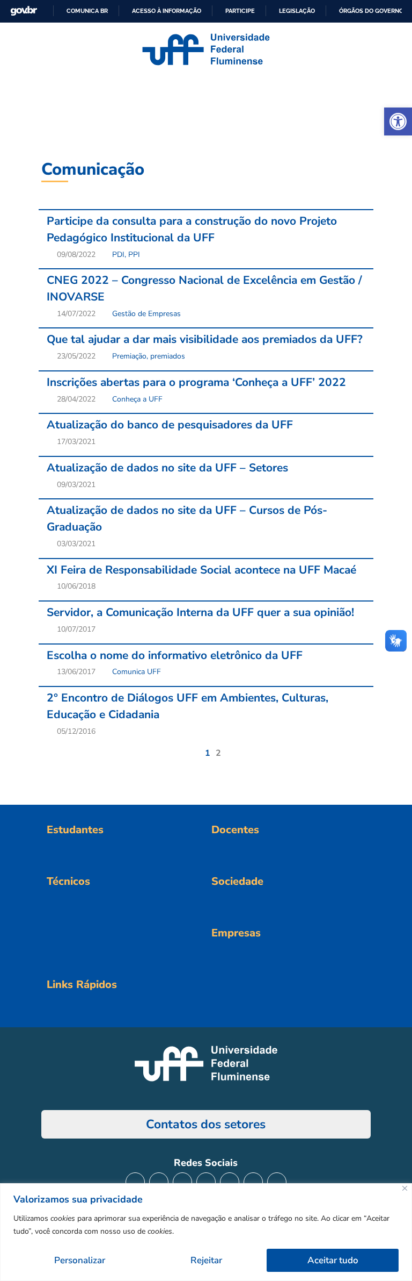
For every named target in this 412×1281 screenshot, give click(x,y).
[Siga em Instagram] (135, 1182)
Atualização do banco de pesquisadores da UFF (170, 424)
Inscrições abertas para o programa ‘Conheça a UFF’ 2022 (196, 382)
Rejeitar (206, 1260)
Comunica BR (87, 11)
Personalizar (79, 1260)
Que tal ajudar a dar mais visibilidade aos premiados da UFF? (205, 339)
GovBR (23, 11)
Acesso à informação (166, 11)
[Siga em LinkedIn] (206, 1182)
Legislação (297, 11)
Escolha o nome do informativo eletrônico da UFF (175, 655)
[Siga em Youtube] (229, 1182)
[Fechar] (404, 1188)
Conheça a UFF (137, 399)
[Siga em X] (182, 1182)
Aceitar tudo (332, 1260)
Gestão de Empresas (146, 314)
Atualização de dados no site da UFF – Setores (167, 467)
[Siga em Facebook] (158, 1182)
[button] (398, 121)
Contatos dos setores (206, 1124)
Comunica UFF (136, 672)
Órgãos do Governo (371, 11)
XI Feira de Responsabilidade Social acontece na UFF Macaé (201, 569)
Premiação (129, 356)
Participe (240, 11)
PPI (134, 254)
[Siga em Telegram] (276, 1182)
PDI (118, 254)
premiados (167, 356)
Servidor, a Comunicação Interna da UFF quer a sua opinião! (200, 612)
